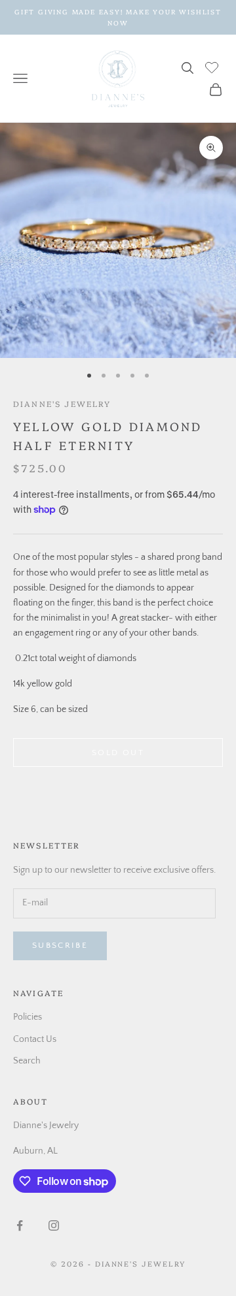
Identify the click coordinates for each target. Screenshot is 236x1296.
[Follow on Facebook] (19, 1225)
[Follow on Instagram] (53, 1225)
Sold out (118, 752)
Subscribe (60, 945)
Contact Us (34, 1039)
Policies (27, 1017)
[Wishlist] (213, 66)
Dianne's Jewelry (62, 403)
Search (27, 1061)
